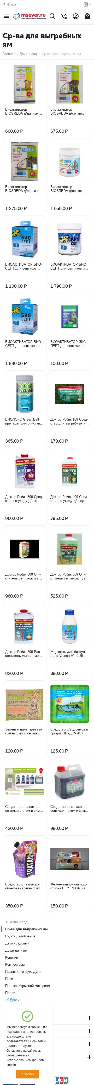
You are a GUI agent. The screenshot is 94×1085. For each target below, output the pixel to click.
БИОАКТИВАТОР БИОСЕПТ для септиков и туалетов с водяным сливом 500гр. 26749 (68, 266)
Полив (10, 993)
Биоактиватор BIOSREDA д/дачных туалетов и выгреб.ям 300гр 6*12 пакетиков (22, 111)
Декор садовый (17, 943)
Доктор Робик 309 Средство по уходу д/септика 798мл (24, 499)
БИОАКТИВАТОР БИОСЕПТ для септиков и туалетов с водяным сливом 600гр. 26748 (23, 344)
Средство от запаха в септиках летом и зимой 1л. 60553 (24, 809)
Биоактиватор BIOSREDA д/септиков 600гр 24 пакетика (23, 189)
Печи (9, 979)
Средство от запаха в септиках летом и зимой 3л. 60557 (69, 809)
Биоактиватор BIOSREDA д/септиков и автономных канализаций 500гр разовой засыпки (69, 189)
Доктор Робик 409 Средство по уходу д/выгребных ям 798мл (69, 499)
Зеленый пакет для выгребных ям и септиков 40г (23, 731)
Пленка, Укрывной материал (27, 986)
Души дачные (16, 950)
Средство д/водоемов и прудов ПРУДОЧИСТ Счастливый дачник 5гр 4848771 (69, 731)
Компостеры (15, 964)
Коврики (11, 957)
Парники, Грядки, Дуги (22, 972)
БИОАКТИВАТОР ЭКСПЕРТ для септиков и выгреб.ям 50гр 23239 (68, 344)
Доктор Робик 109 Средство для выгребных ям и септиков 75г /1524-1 (69, 421)
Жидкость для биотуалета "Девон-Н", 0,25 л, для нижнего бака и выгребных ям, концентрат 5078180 (69, 654)
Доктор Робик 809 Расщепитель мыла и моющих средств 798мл (23, 654)
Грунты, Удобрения (20, 936)
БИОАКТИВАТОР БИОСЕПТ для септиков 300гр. (23, 266)
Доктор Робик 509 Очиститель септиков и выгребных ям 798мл (23, 576)
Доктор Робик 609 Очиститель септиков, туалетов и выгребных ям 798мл (68, 576)
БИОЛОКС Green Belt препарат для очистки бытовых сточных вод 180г (22, 421)
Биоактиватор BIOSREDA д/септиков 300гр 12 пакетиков (68, 111)
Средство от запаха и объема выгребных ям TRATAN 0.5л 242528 (22, 886)
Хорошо (27, 1074)
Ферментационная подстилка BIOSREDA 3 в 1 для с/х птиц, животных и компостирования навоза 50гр (69, 886)
